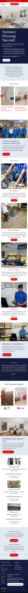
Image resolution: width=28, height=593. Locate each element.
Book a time (7, 355)
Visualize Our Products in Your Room (13, 1)
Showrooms (3, 582)
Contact (3, 580)
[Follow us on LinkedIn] (5, 588)
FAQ (2, 567)
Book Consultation (14, 4)
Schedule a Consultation (15, 584)
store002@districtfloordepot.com (14, 496)
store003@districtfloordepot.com (14, 519)
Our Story (6, 154)
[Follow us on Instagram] (2, 588)
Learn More (14, 200)
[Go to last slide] (1, 96)
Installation (17, 565)
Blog (2, 578)
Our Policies (3, 571)
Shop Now (6, 60)
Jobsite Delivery (18, 569)
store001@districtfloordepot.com (14, 473)
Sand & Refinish (18, 567)
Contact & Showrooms (6, 565)
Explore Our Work (8, 452)
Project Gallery (4, 569)
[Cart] (23, 4)
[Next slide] (25, 96)
